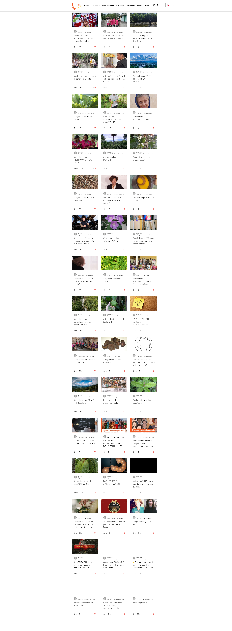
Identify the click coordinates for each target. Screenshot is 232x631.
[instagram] (154, 5)
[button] (95, 6)
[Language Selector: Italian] (170, 5)
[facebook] (157, 5)
